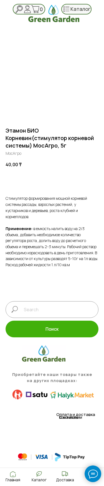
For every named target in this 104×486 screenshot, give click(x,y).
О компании (70, 417)
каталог (80, 9)
